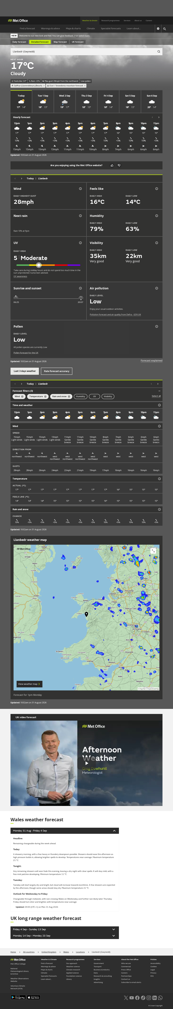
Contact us (125, 979)
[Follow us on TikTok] (143, 997)
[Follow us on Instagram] (149, 997)
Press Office (126, 970)
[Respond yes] (111, 165)
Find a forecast (27, 28)
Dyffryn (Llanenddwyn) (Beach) (28, 85)
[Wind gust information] (80, 189)
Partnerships (126, 976)
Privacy (153, 973)
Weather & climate (89, 20)
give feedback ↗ (67, 35)
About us (138, 20)
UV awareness (20, 276)
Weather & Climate (49, 959)
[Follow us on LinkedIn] (154, 997)
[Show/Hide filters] (159, 390)
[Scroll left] (152, 117)
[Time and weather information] (159, 405)
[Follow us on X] (126, 997)
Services (127, 20)
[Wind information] (159, 426)
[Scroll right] (158, 117)
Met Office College (18, 964)
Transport (98, 966)
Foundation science (74, 976)
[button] (86, 615)
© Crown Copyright (155, 1006)
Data (96, 973)
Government (99, 963)
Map (60, 41)
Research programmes (110, 20)
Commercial (126, 966)
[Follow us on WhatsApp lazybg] (160, 997)
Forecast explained (151, 360)
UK (78, 41)
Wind (16, 396)
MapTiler (143, 689)
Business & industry (102, 970)
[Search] (157, 50)
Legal (152, 970)
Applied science (72, 973)
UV (94, 396)
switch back (84, 35)
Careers (149, 20)
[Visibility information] (156, 243)
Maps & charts (73, 28)
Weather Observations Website (20, 979)
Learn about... (134, 28)
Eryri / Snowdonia (66, 85)
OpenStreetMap (153, 689)
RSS (152, 976)
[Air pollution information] (156, 288)
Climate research (73, 970)
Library (69, 979)
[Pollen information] (156, 326)
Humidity (80, 396)
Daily (19, 41)
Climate (91, 28)
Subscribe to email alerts (131, 982)
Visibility (108, 396)
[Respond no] (119, 165)
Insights (97, 979)
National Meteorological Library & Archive (20, 971)
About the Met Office (129, 959)
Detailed (40, 41)
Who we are (126, 963)
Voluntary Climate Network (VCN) (18, 987)
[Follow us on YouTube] (131, 997)
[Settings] (158, 29)
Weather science (73, 966)
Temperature (35, 396)
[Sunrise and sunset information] (80, 288)
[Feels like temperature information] (156, 189)
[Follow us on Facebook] (137, 997)
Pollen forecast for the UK (26, 352)
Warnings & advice (50, 28)
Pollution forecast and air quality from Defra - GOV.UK (115, 314)
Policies (153, 959)
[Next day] (21, 178)
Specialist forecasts (111, 28)
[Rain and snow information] (159, 509)
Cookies (153, 966)
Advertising (98, 982)
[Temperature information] (159, 479)
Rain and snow (58, 396)
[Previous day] (15, 178)
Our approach (71, 963)
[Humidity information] (156, 216)
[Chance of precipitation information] (80, 216)
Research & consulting (103, 976)
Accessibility (155, 963)
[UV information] (80, 243)
